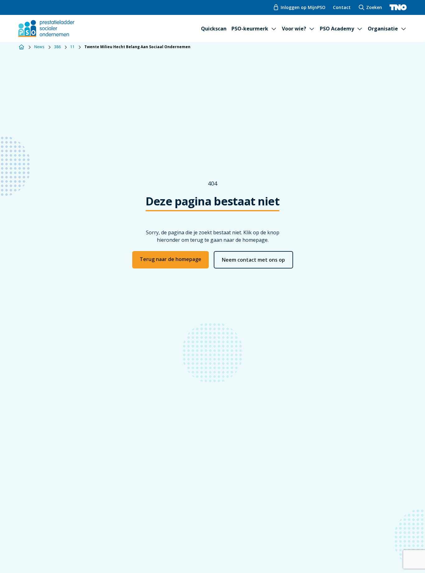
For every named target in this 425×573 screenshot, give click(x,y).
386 (57, 46)
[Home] (21, 47)
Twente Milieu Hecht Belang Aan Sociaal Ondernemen (137, 46)
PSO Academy (337, 28)
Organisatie (383, 28)
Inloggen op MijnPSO (303, 7)
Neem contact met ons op (253, 259)
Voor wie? (294, 28)
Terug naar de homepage (170, 259)
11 (72, 46)
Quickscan (214, 28)
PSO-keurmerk (249, 28)
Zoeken (374, 7)
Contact (342, 7)
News (39, 46)
